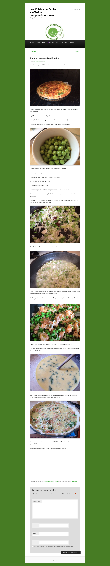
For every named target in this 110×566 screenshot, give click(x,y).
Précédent (33, 51)
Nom (35, 525)
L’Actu (43, 42)
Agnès (44, 61)
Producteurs (64, 42)
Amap (38, 42)
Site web (35, 542)
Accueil (32, 42)
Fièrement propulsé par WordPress (55, 560)
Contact (41, 46)
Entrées (46, 481)
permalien (74, 481)
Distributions (33, 46)
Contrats (72, 42)
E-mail (35, 533)
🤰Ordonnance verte (53, 42)
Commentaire (37, 501)
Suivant (77, 51)
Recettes (50, 481)
